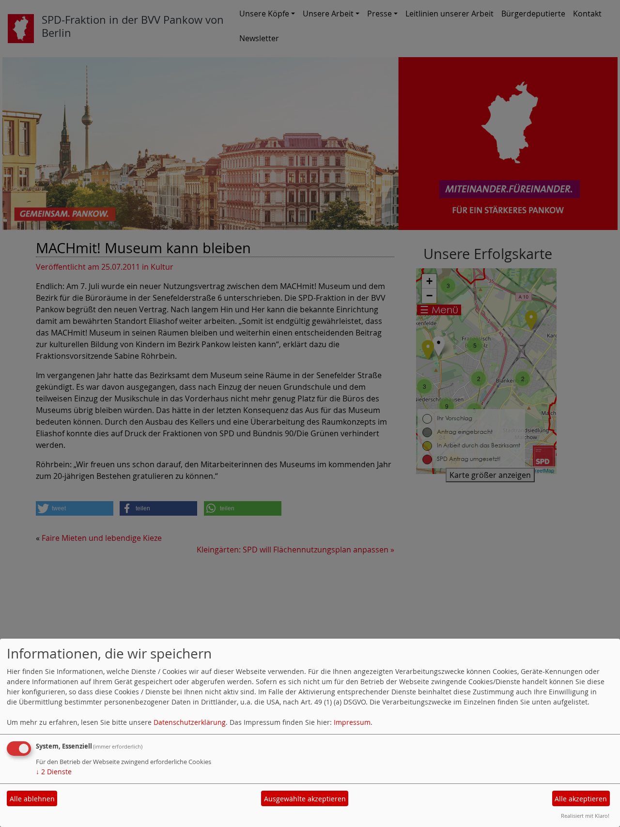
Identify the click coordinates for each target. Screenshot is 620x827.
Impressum (352, 722)
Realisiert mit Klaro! (585, 815)
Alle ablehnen (32, 798)
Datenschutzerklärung (190, 722)
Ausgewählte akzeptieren (305, 798)
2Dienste (54, 771)
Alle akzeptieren (581, 798)
